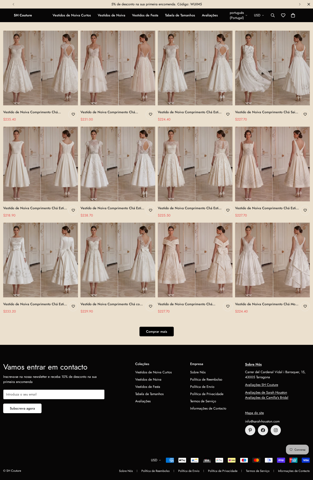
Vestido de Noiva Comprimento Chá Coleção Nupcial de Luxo (185, 304)
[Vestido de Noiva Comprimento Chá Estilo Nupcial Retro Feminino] (195, 164)
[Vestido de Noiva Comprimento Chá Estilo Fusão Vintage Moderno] (117, 164)
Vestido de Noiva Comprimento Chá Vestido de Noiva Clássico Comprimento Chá (33, 112)
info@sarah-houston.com (262, 421)
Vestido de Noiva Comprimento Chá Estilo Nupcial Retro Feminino (189, 208)
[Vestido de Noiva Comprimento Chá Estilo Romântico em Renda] (195, 68)
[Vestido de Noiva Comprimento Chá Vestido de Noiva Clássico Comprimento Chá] (40, 68)
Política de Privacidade (206, 393)
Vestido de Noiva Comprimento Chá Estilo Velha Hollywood (267, 208)
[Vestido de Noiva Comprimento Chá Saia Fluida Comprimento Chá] (272, 68)
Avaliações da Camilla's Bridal (266, 397)
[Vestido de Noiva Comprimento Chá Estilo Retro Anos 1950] (40, 260)
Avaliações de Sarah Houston (266, 392)
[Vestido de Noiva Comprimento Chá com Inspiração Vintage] (117, 260)
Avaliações (210, 15)
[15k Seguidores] (263, 430)
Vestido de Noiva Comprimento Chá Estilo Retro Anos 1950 (35, 304)
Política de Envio (202, 386)
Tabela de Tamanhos (180, 15)
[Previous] (13, 4)
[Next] (299, 4)
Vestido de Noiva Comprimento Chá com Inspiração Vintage (111, 304)
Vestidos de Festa (145, 15)
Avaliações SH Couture (261, 384)
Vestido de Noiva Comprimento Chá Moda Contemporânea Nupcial (267, 304)
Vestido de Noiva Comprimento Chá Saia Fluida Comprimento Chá (266, 112)
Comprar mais (156, 331)
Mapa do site (254, 412)
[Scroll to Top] (305, 457)
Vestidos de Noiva (111, 15)
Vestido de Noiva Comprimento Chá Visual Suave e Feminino (107, 112)
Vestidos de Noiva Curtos (72, 15)
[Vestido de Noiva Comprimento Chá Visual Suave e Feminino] (117, 68)
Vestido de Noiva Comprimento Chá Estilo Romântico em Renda (189, 112)
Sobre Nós (197, 372)
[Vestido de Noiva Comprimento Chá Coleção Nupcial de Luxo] (195, 260)
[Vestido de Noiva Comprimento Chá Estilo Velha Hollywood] (272, 164)
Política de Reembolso (206, 379)
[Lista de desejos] (73, 114)
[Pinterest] (250, 430)
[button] (293, 15)
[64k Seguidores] (276, 430)
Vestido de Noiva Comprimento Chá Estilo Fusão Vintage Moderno (112, 208)
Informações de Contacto (208, 408)
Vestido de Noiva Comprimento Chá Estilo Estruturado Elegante (35, 208)
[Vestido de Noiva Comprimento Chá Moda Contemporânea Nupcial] (272, 260)
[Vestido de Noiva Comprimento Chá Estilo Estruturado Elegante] (40, 164)
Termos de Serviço (203, 401)
